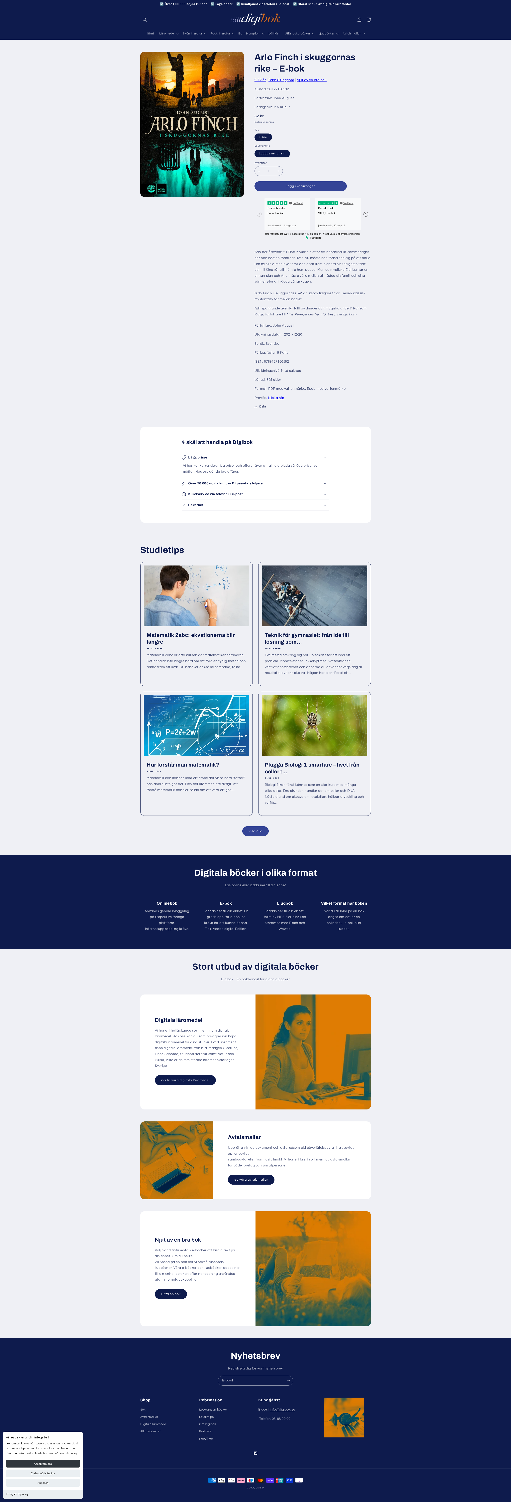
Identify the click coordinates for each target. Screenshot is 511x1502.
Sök (143, 1409)
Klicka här (276, 398)
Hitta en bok (171, 1294)
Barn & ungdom (281, 80)
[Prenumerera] (288, 1380)
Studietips (206, 1417)
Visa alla (255, 831)
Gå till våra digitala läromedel (185, 1080)
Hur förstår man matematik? (183, 765)
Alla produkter (150, 1431)
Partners (205, 1431)
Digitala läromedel (153, 1424)
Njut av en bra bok (312, 80)
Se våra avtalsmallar (251, 1179)
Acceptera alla (43, 1463)
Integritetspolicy (17, 1494)
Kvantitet (261, 163)
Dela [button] (262, 406)
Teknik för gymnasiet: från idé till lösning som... (307, 638)
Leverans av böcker (213, 1409)
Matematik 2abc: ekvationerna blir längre (191, 638)
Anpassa (43, 1482)
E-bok (263, 137)
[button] (145, 19)
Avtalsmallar (149, 1417)
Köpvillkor (206, 1438)
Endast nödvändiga (43, 1473)
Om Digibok (207, 1424)
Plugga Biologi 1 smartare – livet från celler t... (312, 768)
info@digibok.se (282, 1409)
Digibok (260, 1488)
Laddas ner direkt (272, 153)
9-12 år (260, 80)
